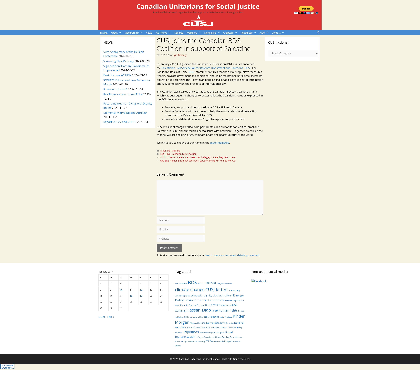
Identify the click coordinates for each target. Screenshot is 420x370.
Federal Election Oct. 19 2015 (203, 305)
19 (141, 295)
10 (121, 289)
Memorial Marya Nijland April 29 (125, 112)
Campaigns (210, 32)
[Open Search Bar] (318, 32)
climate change (190, 289)
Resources (247, 32)
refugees (199, 337)
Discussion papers (182, 296)
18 (131, 295)
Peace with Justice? (115, 89)
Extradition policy (232, 301)
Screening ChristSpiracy (118, 61)
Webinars (192, 32)
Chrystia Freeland (224, 284)
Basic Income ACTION (117, 75)
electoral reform (222, 295)
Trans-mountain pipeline (222, 341)
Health (215, 310)
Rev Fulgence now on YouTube (123, 94)
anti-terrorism (181, 284)
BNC (168, 153)
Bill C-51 (211, 283)
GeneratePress (242, 359)
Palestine (232, 327)
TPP (208, 341)
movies (230, 323)
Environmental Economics (204, 300)
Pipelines (191, 332)
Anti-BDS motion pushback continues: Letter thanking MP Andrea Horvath (198, 160)
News (149, 32)
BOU (191, 72)
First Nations (224, 305)
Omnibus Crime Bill (219, 327)
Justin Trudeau (226, 317)
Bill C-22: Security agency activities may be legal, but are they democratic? (198, 157)
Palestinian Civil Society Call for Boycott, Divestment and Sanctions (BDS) (206, 68)
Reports (178, 32)
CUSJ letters (217, 289)
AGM (262, 32)
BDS (162, 153)
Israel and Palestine (170, 150)
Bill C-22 (202, 283)
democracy (234, 290)
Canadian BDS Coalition (184, 153)
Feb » (110, 317)
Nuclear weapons (192, 327)
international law (195, 317)
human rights (228, 310)
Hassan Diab (198, 310)
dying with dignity (201, 295)
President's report (207, 333)
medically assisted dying (214, 322)
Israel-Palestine (211, 316)
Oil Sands (205, 327)
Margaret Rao (196, 323)
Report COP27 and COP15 (119, 122)
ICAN (186, 317)
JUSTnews (161, 32)
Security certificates (212, 337)
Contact (276, 32)
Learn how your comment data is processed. (232, 255)
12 (141, 289)
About (114, 32)
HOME (104, 32)
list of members (219, 142)
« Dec (101, 317)
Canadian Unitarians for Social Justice (198, 6)
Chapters (228, 32)
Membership (132, 32)
